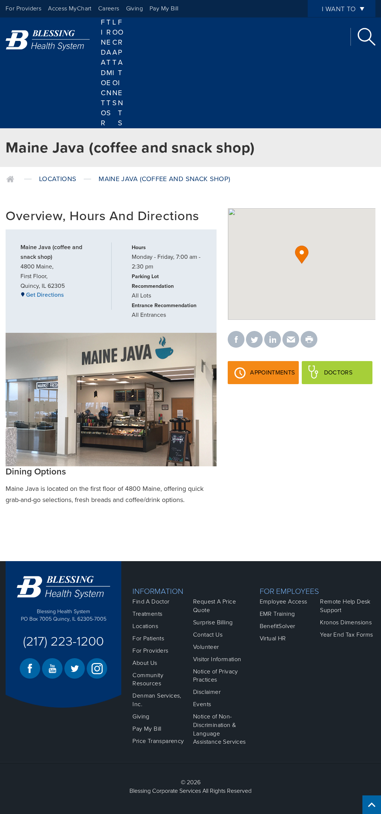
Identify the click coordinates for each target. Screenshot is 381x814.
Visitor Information (217, 659)
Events (202, 704)
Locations (115, 62)
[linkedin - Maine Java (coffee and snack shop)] (272, 340)
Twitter (74, 668)
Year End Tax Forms (346, 634)
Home (10, 179)
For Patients (121, 72)
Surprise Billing (213, 622)
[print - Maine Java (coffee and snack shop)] (309, 340)
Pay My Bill (164, 8)
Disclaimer (207, 692)
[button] (301, 254)
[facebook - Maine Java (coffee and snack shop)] (236, 340)
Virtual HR (273, 638)
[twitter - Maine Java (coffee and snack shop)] (254, 340)
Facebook (30, 668)
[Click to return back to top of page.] (371, 804)
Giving (134, 8)
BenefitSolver (277, 626)
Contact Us (207, 634)
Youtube (52, 668)
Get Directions (45, 295)
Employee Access (283, 601)
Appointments (272, 376)
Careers (108, 8)
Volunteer (206, 647)
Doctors (348, 376)
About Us (144, 663)
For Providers (23, 8)
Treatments (147, 614)
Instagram (97, 668)
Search (366, 37)
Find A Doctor (103, 72)
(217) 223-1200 (63, 641)
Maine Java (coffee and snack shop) (164, 179)
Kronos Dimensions (346, 622)
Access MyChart (70, 8)
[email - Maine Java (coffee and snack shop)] (290, 340)
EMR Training (277, 614)
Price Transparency (158, 741)
